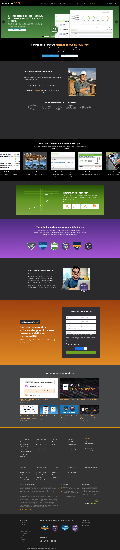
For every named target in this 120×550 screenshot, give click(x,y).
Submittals (54, 470)
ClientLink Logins (24, 477)
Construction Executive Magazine (72, 490)
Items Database (23, 449)
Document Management (58, 465)
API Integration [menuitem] (24, 533)
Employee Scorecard (90, 443)
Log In (116, 3)
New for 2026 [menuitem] (23, 522)
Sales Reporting (23, 474)
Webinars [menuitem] (22, 539)
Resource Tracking (89, 446)
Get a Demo (109, 3)
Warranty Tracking (56, 446)
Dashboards (55, 477)
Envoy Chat (71, 441)
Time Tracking (39, 446)
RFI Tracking (55, 467)
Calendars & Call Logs (25, 472)
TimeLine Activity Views (25, 479)
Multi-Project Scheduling (90, 448)
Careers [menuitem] (22, 537)
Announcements (72, 446)
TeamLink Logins (72, 449)
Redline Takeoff (24, 446)
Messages (70, 439)
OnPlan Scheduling (41, 439)
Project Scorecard (89, 441)
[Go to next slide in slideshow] (116, 22)
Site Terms (47, 548)
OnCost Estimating (24, 439)
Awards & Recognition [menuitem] (25, 531)
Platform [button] (53, 3)
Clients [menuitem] (21, 527)
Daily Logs (54, 439)
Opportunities (23, 470)
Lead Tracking (23, 467)
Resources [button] (77, 3)
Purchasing (22, 456)
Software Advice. (72, 496)
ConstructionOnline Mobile (91, 467)
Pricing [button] (84, 3)
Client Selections (24, 444)
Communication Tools (74, 437)
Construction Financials (26, 437)
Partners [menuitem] (22, 535)
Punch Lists (55, 441)
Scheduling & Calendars (42, 437)
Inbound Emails (72, 444)
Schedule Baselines (40, 449)
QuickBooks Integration (25, 451)
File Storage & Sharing (41, 467)
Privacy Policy (53, 548)
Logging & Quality (56, 437)
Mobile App (87, 465)
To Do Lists (54, 444)
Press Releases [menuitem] (23, 541)
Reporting (54, 474)
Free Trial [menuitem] (22, 524)
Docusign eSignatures (41, 479)
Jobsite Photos (39, 470)
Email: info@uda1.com (88, 525)
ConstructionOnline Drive (42, 474)
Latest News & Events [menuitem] (25, 529)
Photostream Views (41, 472)
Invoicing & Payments (25, 454)
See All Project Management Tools (18, 29)
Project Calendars (40, 441)
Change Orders (23, 441)
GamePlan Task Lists (41, 444)
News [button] (70, 3)
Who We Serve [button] (62, 3)
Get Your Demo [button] (50, 56)
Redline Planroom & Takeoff (75, 465)
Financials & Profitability (90, 450)
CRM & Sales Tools (24, 465)
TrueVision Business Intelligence (90, 437)
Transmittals (55, 472)
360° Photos (39, 477)
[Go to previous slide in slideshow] (3, 22)
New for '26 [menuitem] (92, 3)
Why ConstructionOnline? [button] (42, 3)
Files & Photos (39, 465)
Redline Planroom (73, 470)
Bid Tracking (23, 458)
